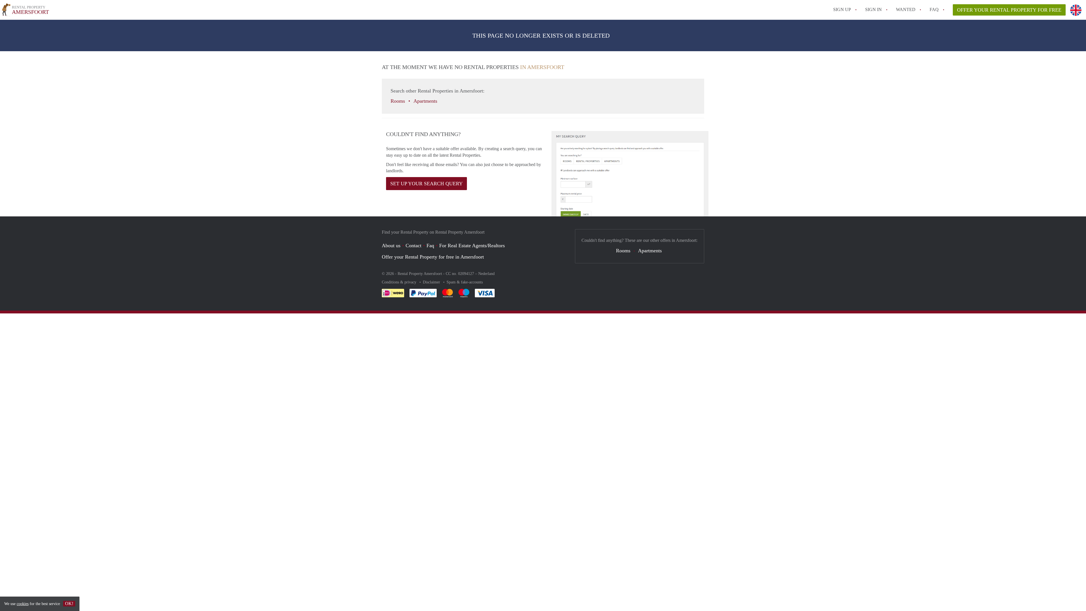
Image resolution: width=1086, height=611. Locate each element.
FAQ (934, 9)
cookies (23, 604)
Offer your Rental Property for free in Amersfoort (433, 257)
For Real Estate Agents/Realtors (472, 245)
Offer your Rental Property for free (1009, 10)
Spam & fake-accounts (465, 282)
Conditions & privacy (399, 282)
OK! (69, 603)
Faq (430, 245)
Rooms (398, 101)
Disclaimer (432, 282)
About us (391, 245)
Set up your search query (426, 183)
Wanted (905, 9)
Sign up (842, 9)
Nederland (486, 274)
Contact (413, 245)
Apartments (426, 101)
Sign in (873, 9)
